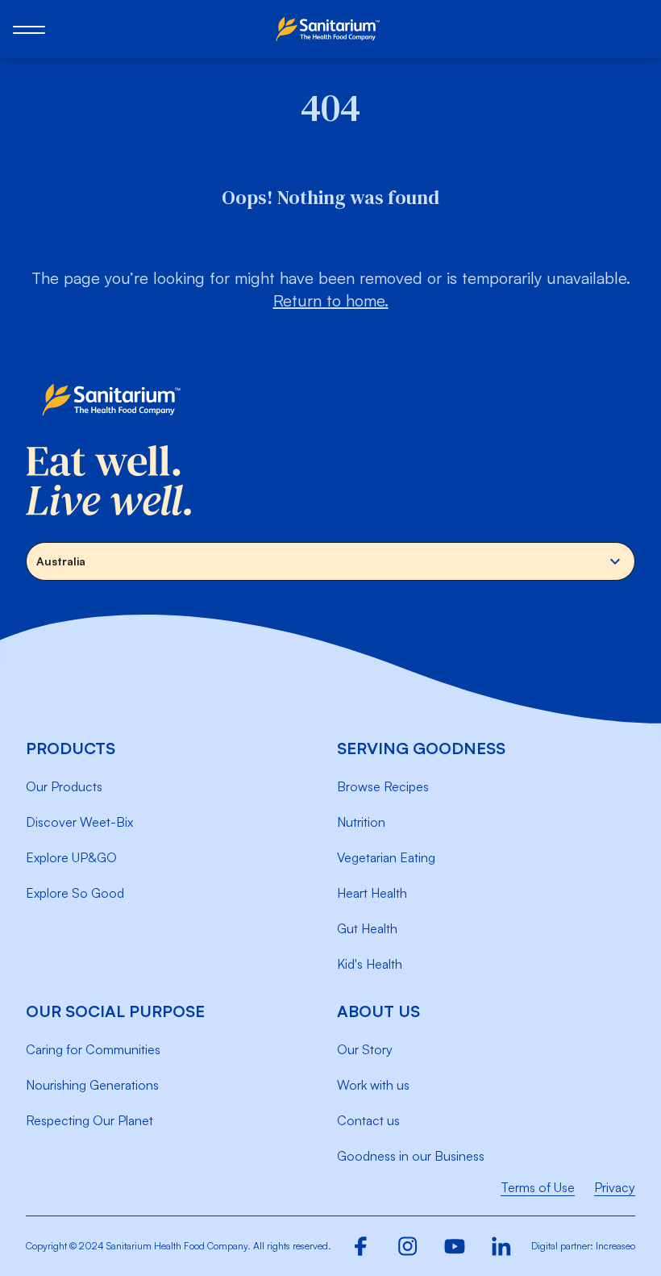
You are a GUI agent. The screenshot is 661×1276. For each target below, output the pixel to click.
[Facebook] (361, 1246)
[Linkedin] (501, 1246)
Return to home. (331, 300)
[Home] (330, 29)
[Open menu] (29, 29)
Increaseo (615, 1246)
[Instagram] (408, 1246)
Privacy (614, 1187)
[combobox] (330, 561)
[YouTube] (455, 1246)
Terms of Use (538, 1187)
